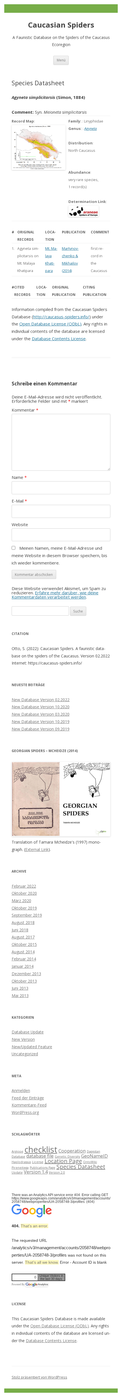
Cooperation (72, 1151)
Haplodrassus (21, 1162)
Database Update (28, 1032)
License (37, 1162)
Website (20, 524)
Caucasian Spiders (61, 25)
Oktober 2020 (24, 893)
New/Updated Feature (32, 1046)
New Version (23, 1039)
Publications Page (42, 1168)
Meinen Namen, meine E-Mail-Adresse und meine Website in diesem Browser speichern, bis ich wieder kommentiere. (59, 555)
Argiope (17, 1151)
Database (18, 1157)
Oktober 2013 (24, 981)
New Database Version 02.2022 (41, 699)
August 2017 (23, 937)
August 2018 (23, 922)
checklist (40, 1149)
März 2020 (21, 900)
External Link (37, 849)
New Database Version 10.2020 (41, 706)
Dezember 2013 (26, 973)
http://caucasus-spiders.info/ (61, 316)
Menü (61, 60)
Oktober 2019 (24, 908)
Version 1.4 (36, 1172)
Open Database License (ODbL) (50, 324)
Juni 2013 (20, 988)
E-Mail (19, 501)
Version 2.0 (57, 1172)
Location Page (63, 1161)
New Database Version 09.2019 (41, 729)
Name (19, 477)
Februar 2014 (24, 959)
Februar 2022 (24, 886)
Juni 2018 (20, 930)
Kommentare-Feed (29, 1105)
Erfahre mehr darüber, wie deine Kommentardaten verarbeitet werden (55, 595)
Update (17, 1172)
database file (40, 1156)
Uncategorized (25, 1053)
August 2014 (23, 951)
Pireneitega (20, 1168)
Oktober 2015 (24, 944)
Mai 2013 (20, 995)
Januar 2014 (22, 966)
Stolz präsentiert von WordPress (39, 1377)
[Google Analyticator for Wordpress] (36, 1284)
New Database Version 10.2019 (41, 721)
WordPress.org (25, 1112)
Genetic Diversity (67, 1157)
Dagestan (93, 1151)
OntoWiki (90, 1162)
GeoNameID (94, 1156)
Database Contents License (59, 338)
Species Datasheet (80, 1166)
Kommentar (25, 410)
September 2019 (27, 915)
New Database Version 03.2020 (41, 714)
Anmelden (21, 1090)
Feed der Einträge (28, 1098)
